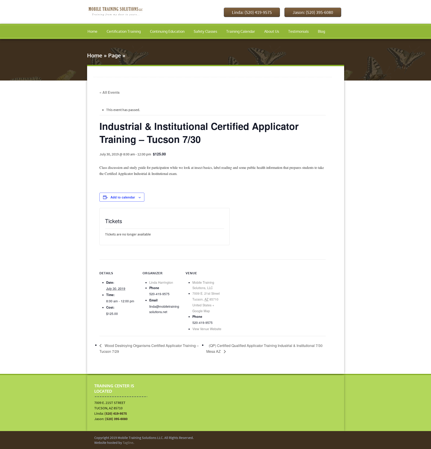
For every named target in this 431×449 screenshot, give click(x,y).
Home (92, 31)
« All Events (109, 92)
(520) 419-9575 (115, 413)
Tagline (128, 442)
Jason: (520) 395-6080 (312, 12)
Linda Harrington (161, 282)
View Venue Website (206, 329)
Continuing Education (167, 31)
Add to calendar (122, 197)
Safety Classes (205, 31)
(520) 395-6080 (116, 418)
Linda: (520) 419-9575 (252, 12)
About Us (271, 31)
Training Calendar (240, 31)
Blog (321, 31)
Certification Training (124, 31)
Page (114, 55)
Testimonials (298, 31)
